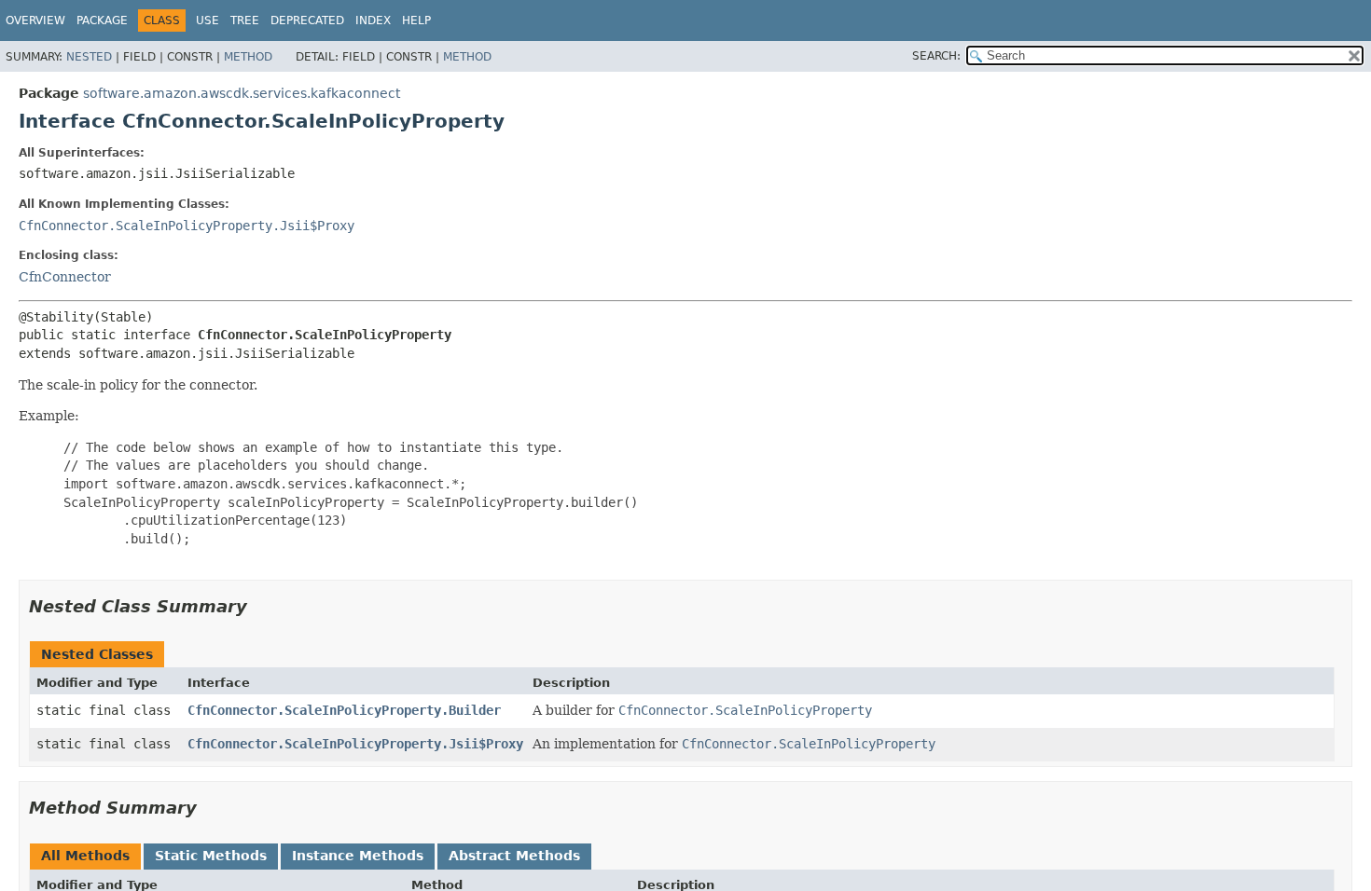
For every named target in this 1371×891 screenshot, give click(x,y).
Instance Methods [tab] (357, 855)
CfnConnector (65, 276)
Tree (244, 20)
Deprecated (307, 20)
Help (416, 20)
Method (248, 56)
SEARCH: (936, 55)
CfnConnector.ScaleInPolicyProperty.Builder (344, 710)
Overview (35, 20)
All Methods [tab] (85, 855)
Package (102, 20)
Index (373, 20)
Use (207, 20)
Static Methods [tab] (211, 855)
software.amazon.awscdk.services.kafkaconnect (241, 93)
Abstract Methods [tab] (514, 855)
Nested (89, 56)
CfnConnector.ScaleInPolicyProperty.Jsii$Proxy (186, 225)
